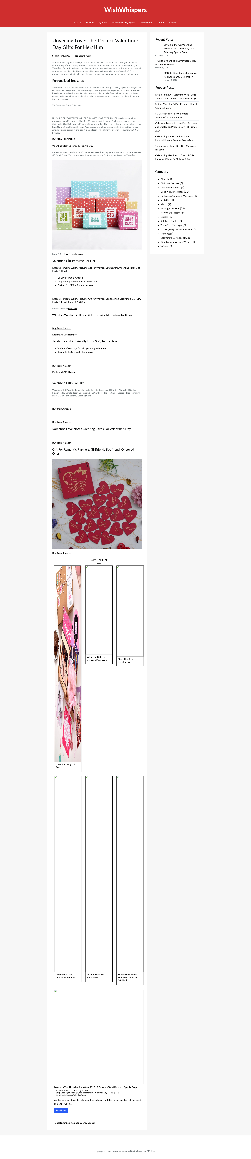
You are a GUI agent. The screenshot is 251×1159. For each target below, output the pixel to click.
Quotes (164, 217)
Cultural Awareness (171, 188)
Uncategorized (62, 1123)
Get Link (72, 308)
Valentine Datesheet (64, 1095)
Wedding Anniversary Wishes (176, 242)
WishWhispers (125, 10)
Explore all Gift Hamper (64, 335)
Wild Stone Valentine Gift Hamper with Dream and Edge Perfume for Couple (92, 315)
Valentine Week (79, 1095)
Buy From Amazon (73, 254)
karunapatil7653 (82, 56)
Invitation (165, 200)
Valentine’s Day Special (104, 1093)
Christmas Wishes (170, 183)
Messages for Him (86, 1093)
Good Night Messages (69, 1093)
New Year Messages (171, 213)
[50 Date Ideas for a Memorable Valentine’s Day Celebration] (158, 75)
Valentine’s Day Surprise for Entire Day (72, 146)
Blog (58, 1093)
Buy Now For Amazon (63, 139)
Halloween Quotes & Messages (177, 196)
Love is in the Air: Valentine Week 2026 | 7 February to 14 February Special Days (95, 1087)
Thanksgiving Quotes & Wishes (177, 229)
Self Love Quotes (169, 221)
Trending (165, 234)
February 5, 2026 (81, 1091)
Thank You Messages (171, 225)
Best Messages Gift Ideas (143, 1151)
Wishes (164, 246)
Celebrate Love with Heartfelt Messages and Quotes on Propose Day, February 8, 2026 (176, 127)
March (164, 204)
